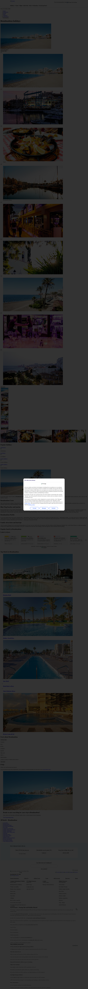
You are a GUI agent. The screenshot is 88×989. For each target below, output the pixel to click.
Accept (34, 508)
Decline (53, 508)
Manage (44, 508)
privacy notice (31, 504)
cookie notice (27, 503)
